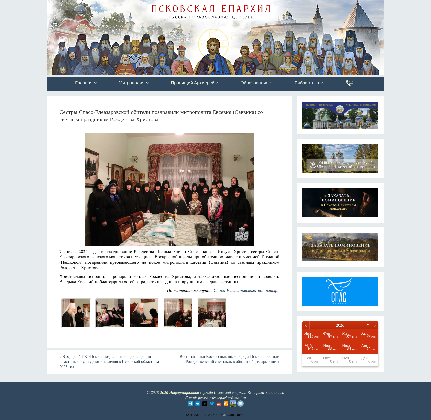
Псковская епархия (117, 4)
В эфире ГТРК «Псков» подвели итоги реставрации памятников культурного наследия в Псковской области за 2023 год (109, 361)
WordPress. (235, 415)
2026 (340, 325)
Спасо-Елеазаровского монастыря (246, 290)
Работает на (196, 415)
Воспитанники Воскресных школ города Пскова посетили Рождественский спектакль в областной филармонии (229, 359)
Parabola (215, 415)
